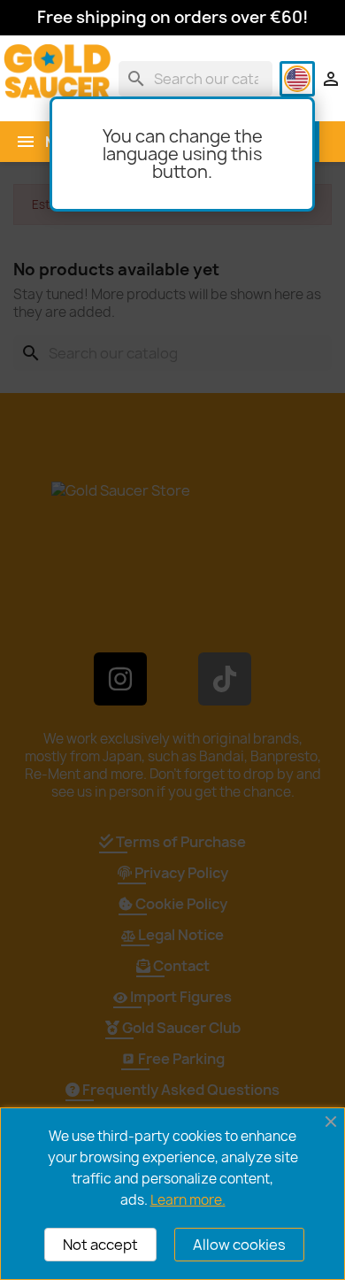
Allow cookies (239, 1244)
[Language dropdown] (297, 79)
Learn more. (188, 1200)
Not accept (100, 1244)
